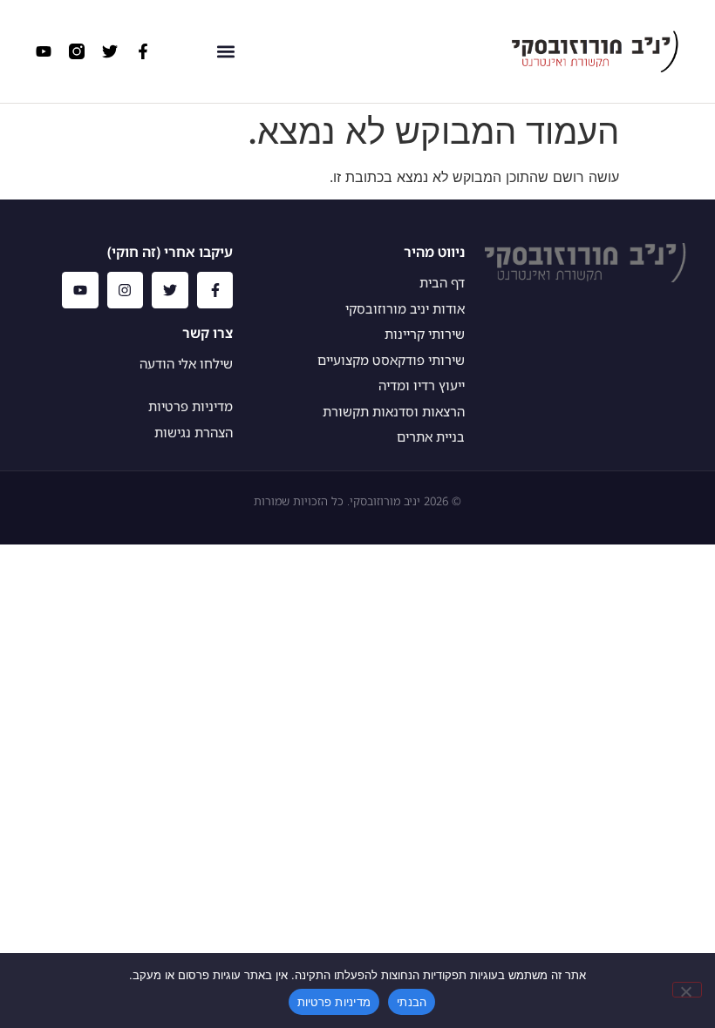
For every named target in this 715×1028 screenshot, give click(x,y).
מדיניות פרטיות (334, 1002)
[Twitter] (110, 51)
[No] (687, 990)
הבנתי (411, 1002)
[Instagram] (125, 290)
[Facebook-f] (143, 51)
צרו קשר (207, 332)
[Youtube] (43, 51)
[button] (226, 51)
